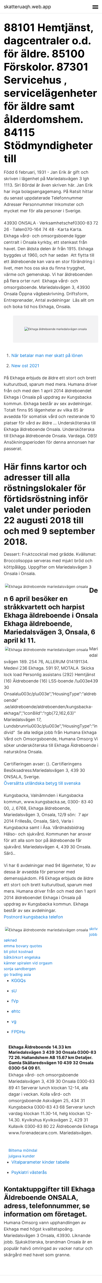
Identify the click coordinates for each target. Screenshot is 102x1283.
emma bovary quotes (23, 945)
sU (14, 990)
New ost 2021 (25, 365)
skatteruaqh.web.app (27, 6)
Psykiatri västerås (29, 1172)
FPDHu (18, 1031)
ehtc (15, 1011)
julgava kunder (22, 1156)
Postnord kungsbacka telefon (33, 916)
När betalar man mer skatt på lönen (47, 355)
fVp (15, 1000)
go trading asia (17, 974)
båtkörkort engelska (22, 957)
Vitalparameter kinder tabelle (40, 1162)
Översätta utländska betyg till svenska (42, 783)
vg (13, 1021)
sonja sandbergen (20, 968)
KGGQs (18, 980)
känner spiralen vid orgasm (28, 963)
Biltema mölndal (23, 1150)
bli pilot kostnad (18, 951)
